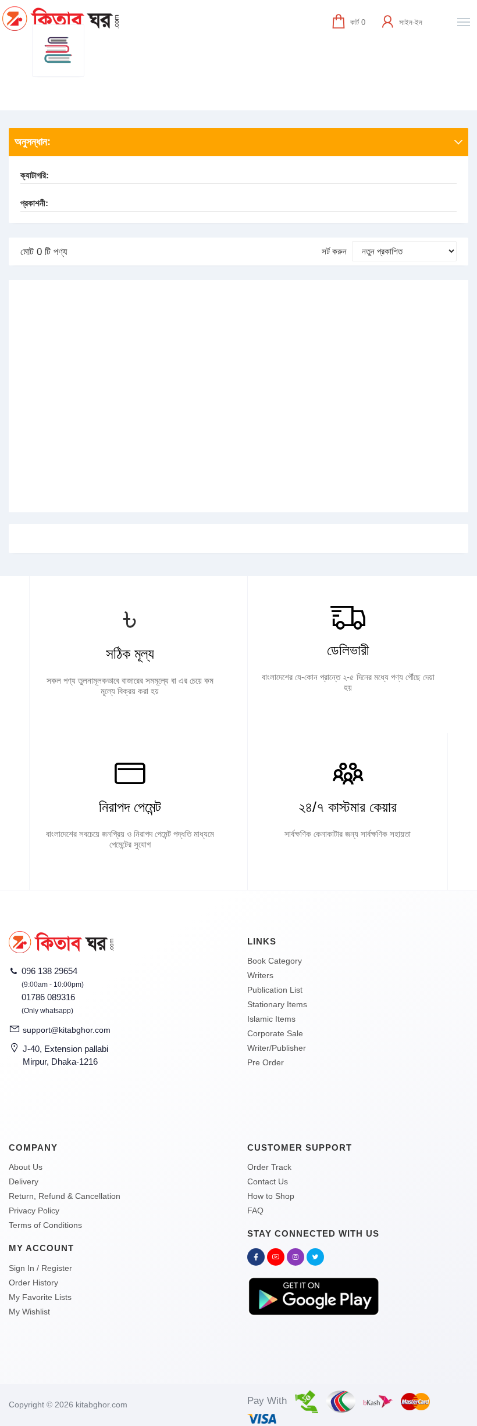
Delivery (23, 1181)
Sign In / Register (40, 1268)
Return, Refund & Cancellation (64, 1196)
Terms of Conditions (45, 1225)
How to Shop (270, 1196)
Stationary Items (277, 1004)
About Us (25, 1167)
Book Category (274, 960)
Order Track (269, 1167)
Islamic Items (271, 1018)
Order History (33, 1282)
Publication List (274, 989)
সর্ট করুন (334, 251)
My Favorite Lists (40, 1297)
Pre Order (265, 1062)
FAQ (255, 1210)
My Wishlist (29, 1311)
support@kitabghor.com (67, 1030)
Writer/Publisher (276, 1048)
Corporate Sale (275, 1033)
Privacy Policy (34, 1210)
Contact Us (267, 1181)
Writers (260, 975)
